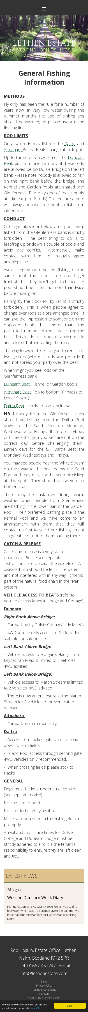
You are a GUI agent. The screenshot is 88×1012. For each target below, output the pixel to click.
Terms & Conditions (44, 990)
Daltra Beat (14, 405)
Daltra (69, 143)
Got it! (70, 1005)
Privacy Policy (44, 986)
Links (44, 981)
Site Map (44, 994)
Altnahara (13, 149)
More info (35, 1008)
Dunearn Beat (17, 384)
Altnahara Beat (17, 392)
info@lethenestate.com (44, 973)
